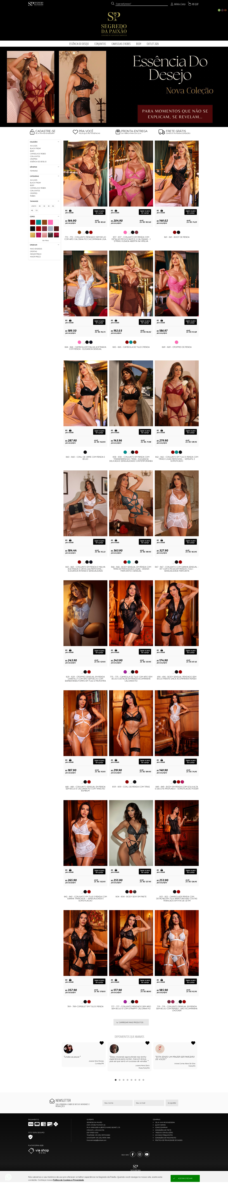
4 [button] (127, 1080)
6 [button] (135, 1080)
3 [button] (123, 1080)
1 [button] (115, 1080)
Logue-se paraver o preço (99, 212)
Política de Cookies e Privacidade (68, 1180)
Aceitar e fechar (185, 1178)
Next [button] (197, 1059)
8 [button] (143, 1080)
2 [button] (119, 1080)
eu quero (172, 1103)
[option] (114, 87)
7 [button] (139, 1080)
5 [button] (131, 1080)
